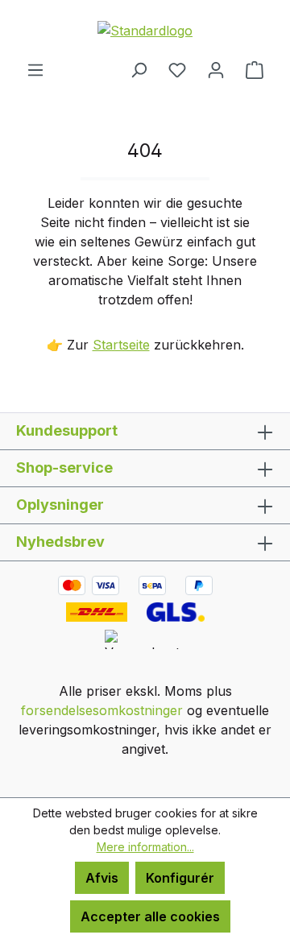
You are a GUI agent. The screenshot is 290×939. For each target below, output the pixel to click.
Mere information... (145, 847)
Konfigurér (180, 878)
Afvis (101, 878)
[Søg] (138, 69)
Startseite (121, 345)
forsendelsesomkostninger (102, 710)
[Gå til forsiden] (145, 29)
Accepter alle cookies (150, 916)
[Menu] (35, 69)
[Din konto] (216, 69)
